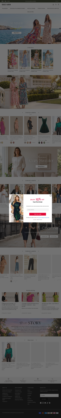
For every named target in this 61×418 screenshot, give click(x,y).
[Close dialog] (51, 193)
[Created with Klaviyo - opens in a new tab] (30, 225)
